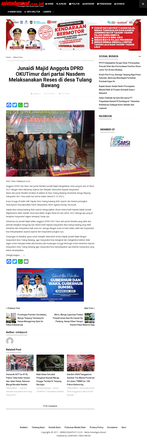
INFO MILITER (33, 12)
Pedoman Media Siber (75, 427)
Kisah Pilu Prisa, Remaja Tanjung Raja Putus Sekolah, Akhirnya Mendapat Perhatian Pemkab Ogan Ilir (120, 78)
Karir (124, 427)
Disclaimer (112, 427)
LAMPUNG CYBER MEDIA (79, 436)
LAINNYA (47, 12)
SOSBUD (120, 4)
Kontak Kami (55, 427)
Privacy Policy (96, 427)
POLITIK (75, 4)
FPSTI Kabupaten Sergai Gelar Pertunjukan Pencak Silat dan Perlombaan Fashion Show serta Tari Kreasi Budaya (120, 66)
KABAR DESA (15, 12)
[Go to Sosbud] (139, 56)
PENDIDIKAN (105, 4)
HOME (50, 4)
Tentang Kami (38, 427)
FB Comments (50, 406)
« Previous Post (13, 308)
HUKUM (62, 4)
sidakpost (37, 94)
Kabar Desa (18, 57)
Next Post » (89, 308)
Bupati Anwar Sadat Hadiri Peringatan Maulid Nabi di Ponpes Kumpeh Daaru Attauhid (117, 89)
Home (8, 57)
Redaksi (24, 427)
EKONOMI (89, 4)
